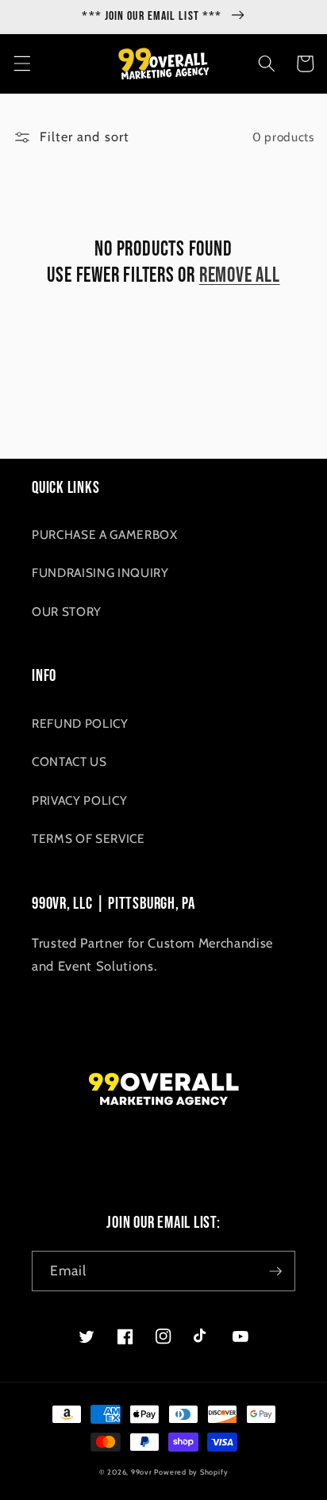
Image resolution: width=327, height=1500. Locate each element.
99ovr (141, 1471)
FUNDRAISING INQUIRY (100, 572)
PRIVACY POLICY (79, 800)
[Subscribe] (275, 1271)
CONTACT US (69, 761)
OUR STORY (67, 611)
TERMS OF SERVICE (88, 838)
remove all (239, 275)
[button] (21, 63)
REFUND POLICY (80, 723)
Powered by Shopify (191, 1471)
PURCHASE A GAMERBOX (105, 534)
